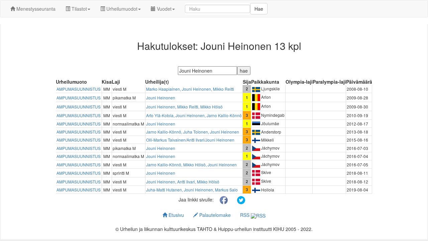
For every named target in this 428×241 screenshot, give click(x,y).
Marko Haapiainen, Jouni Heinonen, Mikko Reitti (190, 89)
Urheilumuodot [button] (121, 8)
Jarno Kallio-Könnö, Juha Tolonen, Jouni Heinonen (192, 132)
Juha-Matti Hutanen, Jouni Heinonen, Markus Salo (192, 189)
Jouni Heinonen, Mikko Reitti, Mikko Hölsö (184, 106)
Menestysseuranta (35, 8)
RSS (245, 215)
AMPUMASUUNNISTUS (79, 89)
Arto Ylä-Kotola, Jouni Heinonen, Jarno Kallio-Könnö (194, 115)
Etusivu (175, 215)
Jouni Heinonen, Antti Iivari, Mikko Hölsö (182, 181)
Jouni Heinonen (160, 97)
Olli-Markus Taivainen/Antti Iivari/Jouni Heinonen (190, 140)
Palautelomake (214, 215)
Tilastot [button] (78, 8)
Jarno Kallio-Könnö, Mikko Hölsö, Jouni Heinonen (191, 164)
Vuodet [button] (163, 8)
